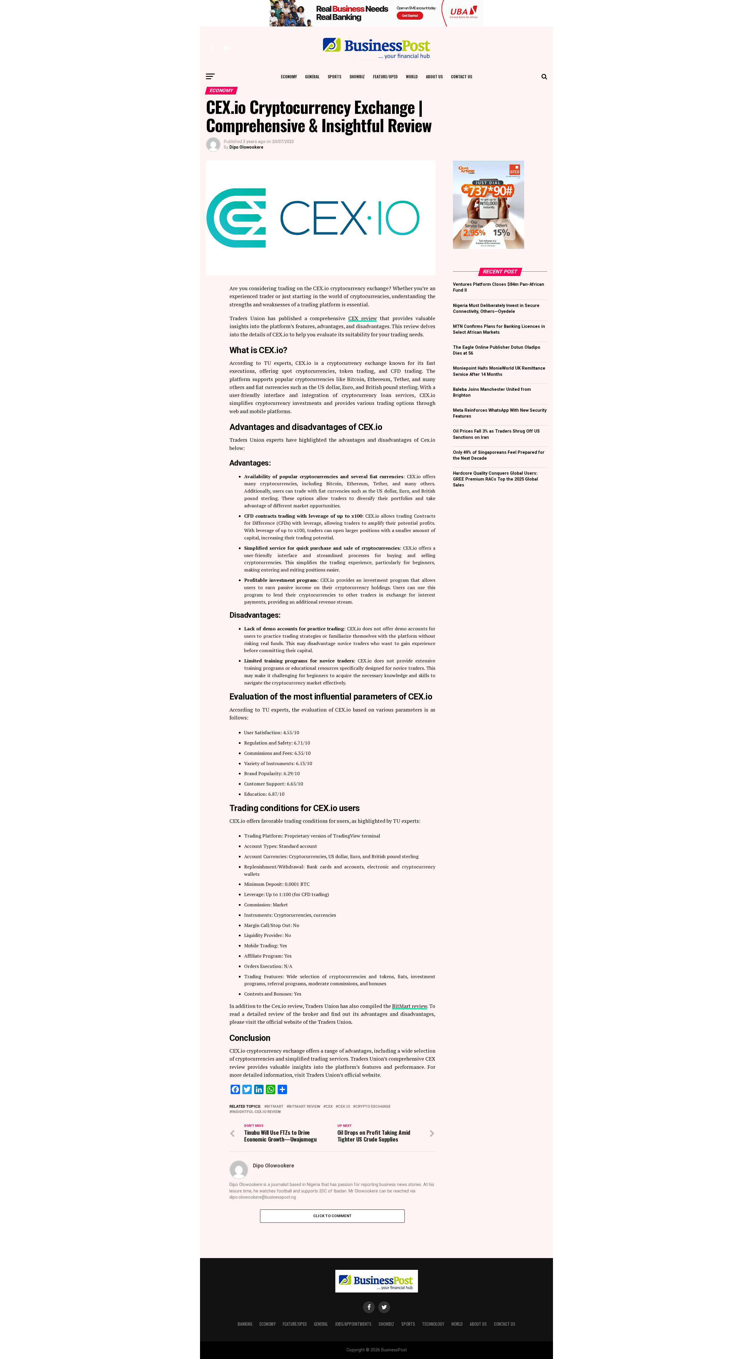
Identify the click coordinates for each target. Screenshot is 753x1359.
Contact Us (461, 76)
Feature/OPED (385, 76)
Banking (245, 1324)
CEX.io (344, 1107)
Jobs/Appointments (353, 1324)
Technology (433, 1324)
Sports (334, 76)
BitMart (275, 1107)
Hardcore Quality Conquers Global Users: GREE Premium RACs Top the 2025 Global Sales (495, 479)
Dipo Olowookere (246, 147)
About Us (434, 76)
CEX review (362, 318)
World (412, 76)
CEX (329, 1107)
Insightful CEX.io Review (256, 1112)
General (312, 76)
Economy (289, 76)
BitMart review (409, 1006)
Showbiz (357, 76)
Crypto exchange (373, 1107)
